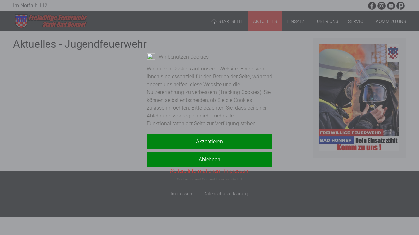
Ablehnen (209, 159)
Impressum (237, 171)
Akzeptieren (209, 141)
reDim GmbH (231, 179)
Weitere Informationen (194, 171)
